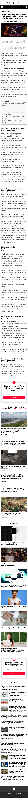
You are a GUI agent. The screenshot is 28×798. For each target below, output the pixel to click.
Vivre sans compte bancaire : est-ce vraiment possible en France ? (13, 585)
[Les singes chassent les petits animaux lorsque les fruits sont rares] (14, 504)
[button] (24, 101)
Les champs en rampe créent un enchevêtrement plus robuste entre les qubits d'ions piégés (13, 490)
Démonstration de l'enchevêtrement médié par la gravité (12, 113)
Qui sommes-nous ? (6, 796)
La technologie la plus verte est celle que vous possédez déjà (13, 543)
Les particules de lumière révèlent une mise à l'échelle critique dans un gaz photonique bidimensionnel (13, 443)
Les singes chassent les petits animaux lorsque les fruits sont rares (13, 514)
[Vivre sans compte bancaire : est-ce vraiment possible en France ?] (14, 576)
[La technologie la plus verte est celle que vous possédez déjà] (14, 533)
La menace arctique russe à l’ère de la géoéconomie (17, 700)
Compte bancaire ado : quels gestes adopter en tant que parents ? (13, 607)
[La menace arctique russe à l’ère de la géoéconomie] (4, 701)
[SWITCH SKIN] (26, 7)
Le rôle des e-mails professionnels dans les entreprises (13, 564)
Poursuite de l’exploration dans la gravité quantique (13, 121)
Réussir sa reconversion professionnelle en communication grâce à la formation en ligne (13, 650)
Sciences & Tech (19, 408)
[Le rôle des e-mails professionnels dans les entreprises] (14, 555)
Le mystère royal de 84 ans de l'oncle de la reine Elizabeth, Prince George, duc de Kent (18, 694)
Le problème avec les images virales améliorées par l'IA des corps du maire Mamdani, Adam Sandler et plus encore (18, 764)
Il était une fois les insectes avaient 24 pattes (17, 728)
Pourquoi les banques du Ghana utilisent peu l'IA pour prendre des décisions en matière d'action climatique (13, 688)
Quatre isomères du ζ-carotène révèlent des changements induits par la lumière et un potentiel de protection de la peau (13, 778)
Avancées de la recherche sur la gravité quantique (13, 104)
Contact (25, 796)
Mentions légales (17, 796)
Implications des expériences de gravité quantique (13, 117)
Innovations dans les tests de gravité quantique (12, 109)
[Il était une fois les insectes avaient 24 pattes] (14, 457)
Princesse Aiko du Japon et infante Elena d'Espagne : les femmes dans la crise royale (17, 757)
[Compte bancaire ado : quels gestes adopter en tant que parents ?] (14, 597)
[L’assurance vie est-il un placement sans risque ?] (14, 618)
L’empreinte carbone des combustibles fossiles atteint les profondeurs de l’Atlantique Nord (12, 723)
